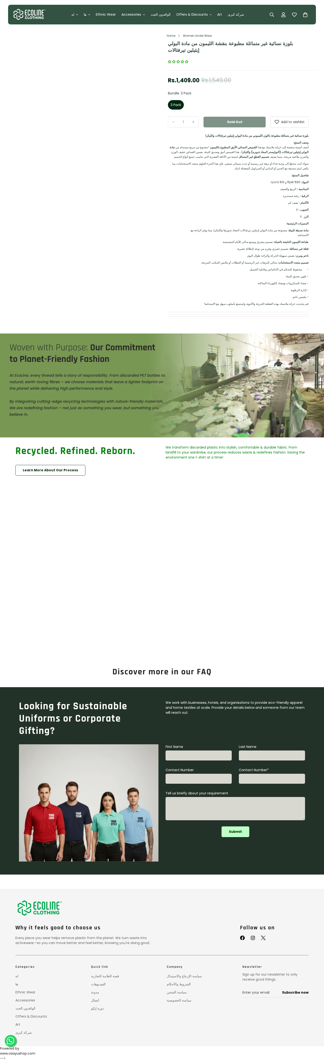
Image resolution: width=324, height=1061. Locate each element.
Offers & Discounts (192, 14)
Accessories (131, 14)
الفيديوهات (98, 984)
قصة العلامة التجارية (105, 976)
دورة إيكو (97, 1008)
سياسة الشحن (177, 992)
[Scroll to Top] (314, 1036)
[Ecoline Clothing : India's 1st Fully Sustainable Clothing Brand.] (29, 14)
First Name (174, 746)
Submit (235, 831)
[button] (178, 61)
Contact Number (180, 770)
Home (171, 36)
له (73, 14)
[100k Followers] (252, 938)
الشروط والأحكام (179, 984)
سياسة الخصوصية (179, 1000)
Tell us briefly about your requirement (197, 793)
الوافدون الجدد (161, 14)
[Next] (147, 103)
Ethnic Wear (106, 14)
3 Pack (176, 104)
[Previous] (23, 103)
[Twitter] (263, 938)
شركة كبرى (236, 14)
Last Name (247, 746)
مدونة (95, 992)
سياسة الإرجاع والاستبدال (184, 976)
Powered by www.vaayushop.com (17, 1051)
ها (85, 14)
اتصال (95, 1000)
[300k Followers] (242, 938)
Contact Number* (254, 770)
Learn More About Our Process (50, 470)
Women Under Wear (197, 36)
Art (220, 14)
